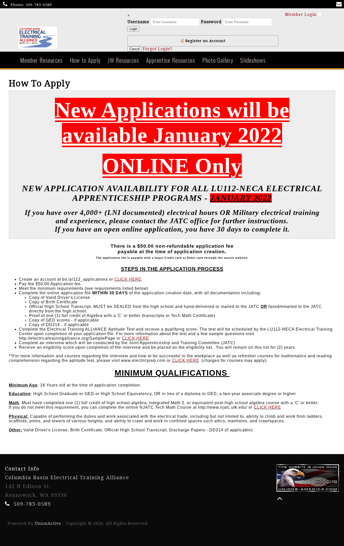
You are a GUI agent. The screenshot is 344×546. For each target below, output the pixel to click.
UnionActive (48, 523)
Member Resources (41, 60)
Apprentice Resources (170, 60)
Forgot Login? (157, 48)
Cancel (134, 49)
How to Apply (85, 60)
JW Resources (123, 60)
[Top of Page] (280, 498)
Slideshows (253, 60)
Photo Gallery (217, 60)
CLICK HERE (128, 279)
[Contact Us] (340, 4)
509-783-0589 (39, 5)
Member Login (301, 14)
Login (133, 29)
